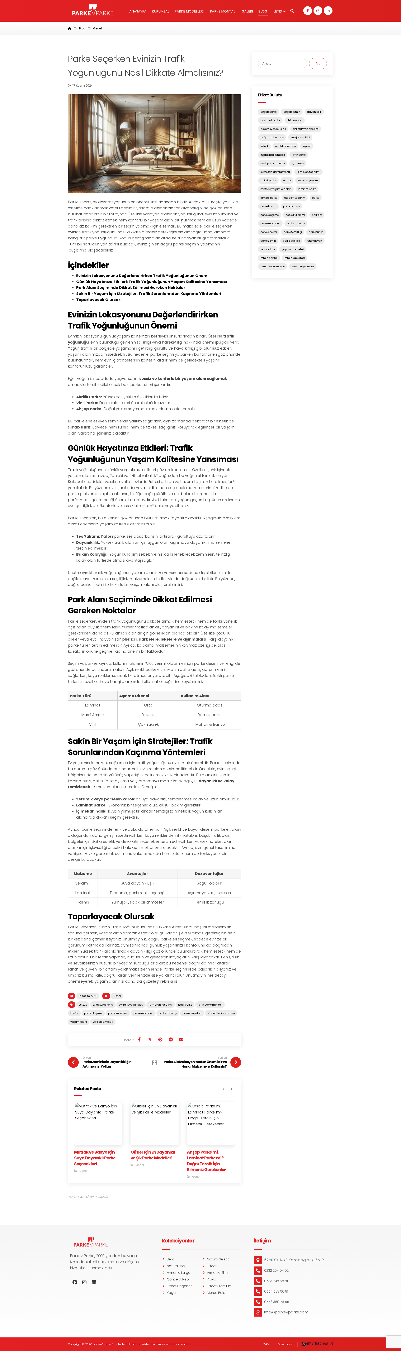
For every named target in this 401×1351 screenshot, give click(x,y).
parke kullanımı (118, 1013)
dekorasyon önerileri (306, 129)
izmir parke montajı (210, 1004)
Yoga (171, 1292)
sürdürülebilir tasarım (221, 1013)
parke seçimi (268, 232)
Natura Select (218, 1259)
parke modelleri (143, 1013)
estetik (83, 1004)
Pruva (211, 1279)
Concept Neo (178, 1279)
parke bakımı (291, 206)
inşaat (307, 146)
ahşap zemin (291, 112)
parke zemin (268, 241)
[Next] (231, 1089)
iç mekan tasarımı (160, 1004)
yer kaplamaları (103, 1022)
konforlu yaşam (308, 180)
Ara (318, 63)
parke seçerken (192, 1013)
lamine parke (268, 198)
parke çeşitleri (291, 241)
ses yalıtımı (267, 249)
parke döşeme (93, 1013)
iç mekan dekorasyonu (275, 172)
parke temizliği (293, 232)
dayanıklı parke (270, 120)
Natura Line (176, 1266)
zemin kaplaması (303, 266)
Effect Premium (219, 1286)
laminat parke (307, 189)
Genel (117, 996)
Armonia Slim (217, 1272)
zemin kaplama (294, 258)
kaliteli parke (268, 180)
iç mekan (298, 163)
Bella (170, 1259)
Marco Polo (216, 1292)
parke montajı (168, 1013)
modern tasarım (294, 198)
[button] (307, 10)
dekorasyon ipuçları (273, 129)
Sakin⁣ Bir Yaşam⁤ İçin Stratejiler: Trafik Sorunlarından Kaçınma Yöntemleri (148, 293)
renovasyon (314, 241)
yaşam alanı (78, 1022)
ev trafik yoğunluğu (131, 1004)
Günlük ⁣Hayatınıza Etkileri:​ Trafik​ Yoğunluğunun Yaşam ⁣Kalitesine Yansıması (151, 281)
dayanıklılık (314, 112)
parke (315, 198)
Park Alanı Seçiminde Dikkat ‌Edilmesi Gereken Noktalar (130, 287)
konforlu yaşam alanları (275, 189)
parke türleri (316, 232)
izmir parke (185, 1004)
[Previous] (224, 1089)
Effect (212, 1266)
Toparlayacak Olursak (98, 299)
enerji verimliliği (300, 137)
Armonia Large (178, 1272)
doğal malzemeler (272, 137)
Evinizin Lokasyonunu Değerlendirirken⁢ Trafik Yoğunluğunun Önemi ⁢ (142, 275)
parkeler (317, 215)
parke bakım (268, 206)
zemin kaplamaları (272, 266)
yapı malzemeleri (293, 249)
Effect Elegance (180, 1286)
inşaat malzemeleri (272, 155)
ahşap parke (268, 112)
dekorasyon (294, 120)
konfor (74, 1013)
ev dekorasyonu (103, 1004)
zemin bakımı (269, 258)
